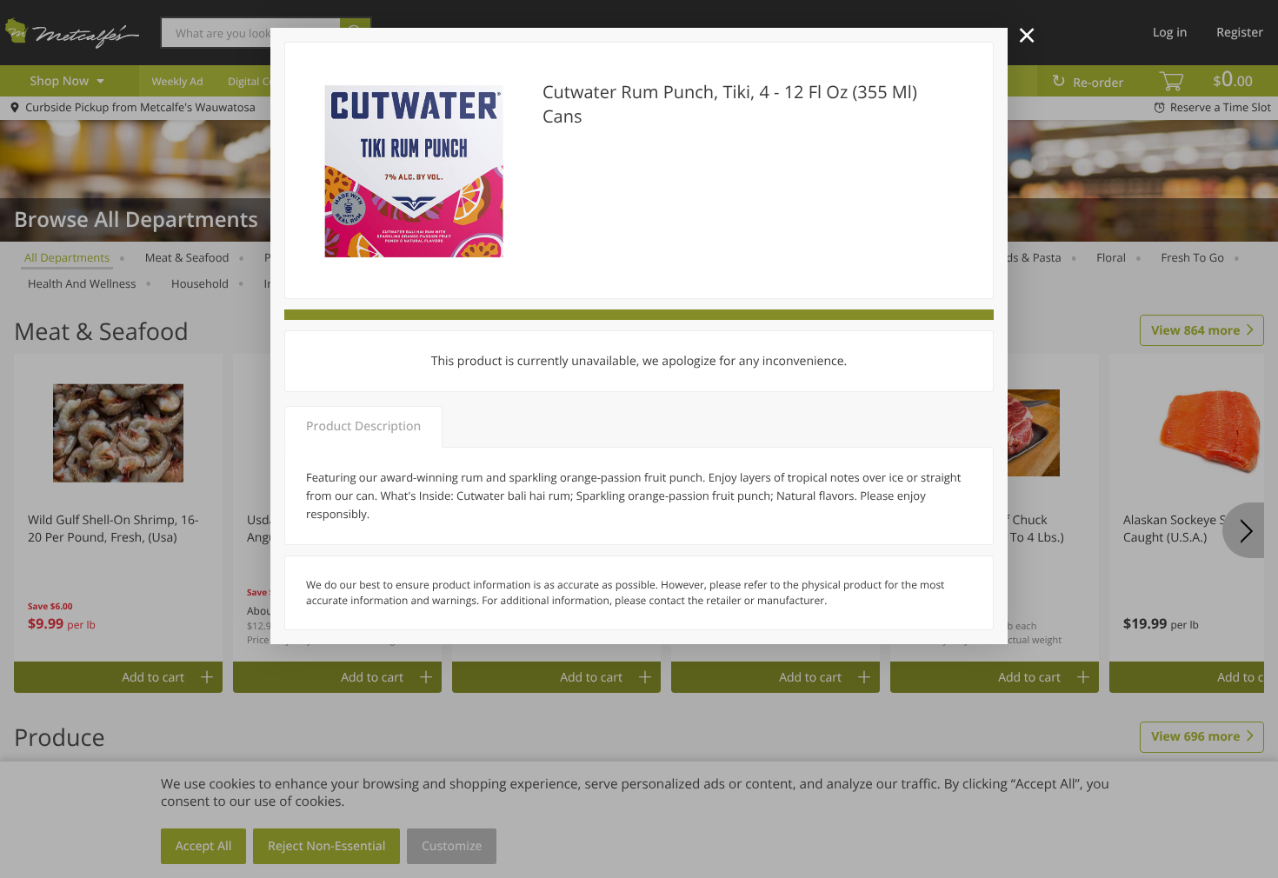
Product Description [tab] (363, 426)
